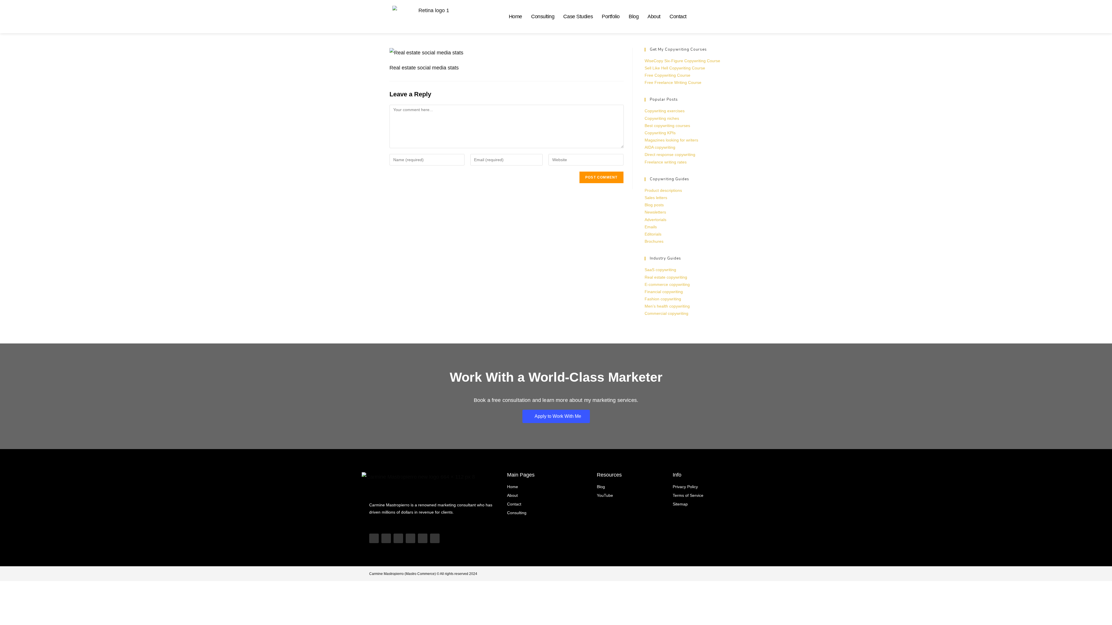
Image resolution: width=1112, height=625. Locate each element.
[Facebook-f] (435, 538)
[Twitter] (422, 538)
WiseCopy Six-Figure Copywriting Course (682, 60)
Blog (634, 16)
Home (515, 16)
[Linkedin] (410, 538)
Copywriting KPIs (660, 132)
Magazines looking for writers (671, 140)
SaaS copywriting (660, 269)
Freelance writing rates (666, 162)
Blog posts (654, 205)
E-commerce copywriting (667, 284)
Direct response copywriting (670, 154)
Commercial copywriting (666, 313)
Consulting (543, 16)
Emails (651, 227)
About (654, 16)
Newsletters (655, 212)
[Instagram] (398, 538)
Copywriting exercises (665, 111)
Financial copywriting (664, 291)
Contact (678, 16)
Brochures (654, 241)
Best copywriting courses (667, 125)
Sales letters (656, 197)
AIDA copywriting (660, 147)
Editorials (653, 234)
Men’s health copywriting (667, 306)
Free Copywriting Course (667, 75)
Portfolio (611, 16)
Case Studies (578, 16)
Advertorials (655, 219)
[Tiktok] (386, 538)
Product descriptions (663, 190)
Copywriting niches (662, 118)
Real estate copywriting (666, 277)
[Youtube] (374, 538)
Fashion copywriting (663, 299)
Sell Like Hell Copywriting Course (675, 68)
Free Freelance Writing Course (673, 82)
